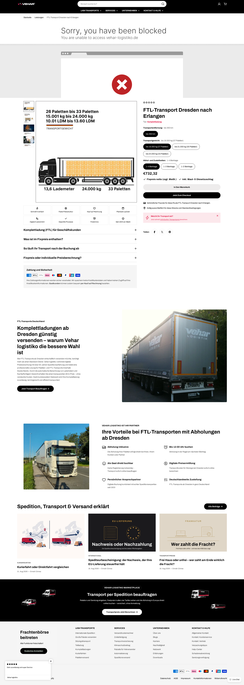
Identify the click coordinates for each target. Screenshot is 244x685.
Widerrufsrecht (221, 678)
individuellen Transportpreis (170, 219)
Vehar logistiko (30, 678)
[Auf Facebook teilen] (154, 232)
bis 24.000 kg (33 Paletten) (157, 154)
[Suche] (162, 3)
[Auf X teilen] (162, 232)
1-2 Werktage (186, 167)
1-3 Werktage (169, 167)
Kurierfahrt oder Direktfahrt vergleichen (43, 567)
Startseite (27, 17)
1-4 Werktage (151, 167)
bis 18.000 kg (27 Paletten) (157, 147)
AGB (176, 678)
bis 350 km (150, 134)
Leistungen (39, 17)
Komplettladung (154, 122)
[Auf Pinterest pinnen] (170, 232)
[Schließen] (217, 215)
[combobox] (122, 4)
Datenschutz (165, 678)
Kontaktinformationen (202, 678)
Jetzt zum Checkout (182, 195)
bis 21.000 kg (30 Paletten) (186, 147)
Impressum (185, 678)
